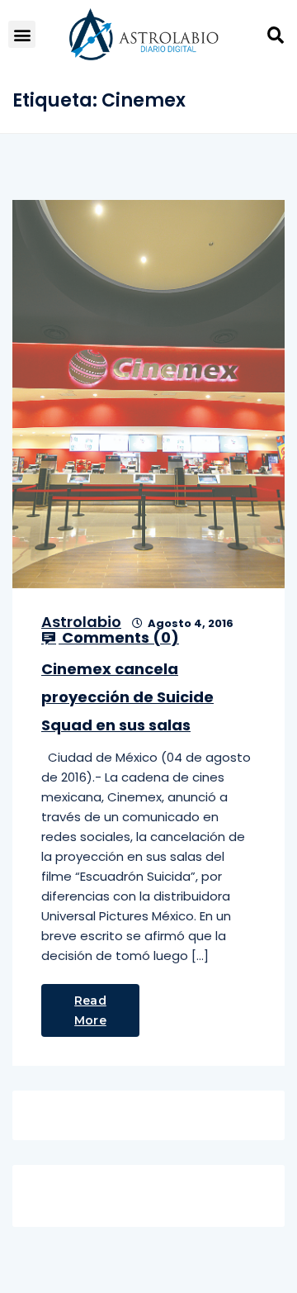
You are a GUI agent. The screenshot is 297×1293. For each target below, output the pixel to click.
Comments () (119, 637)
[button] (21, 34)
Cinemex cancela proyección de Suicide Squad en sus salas (127, 696)
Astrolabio (81, 621)
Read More (90, 1010)
